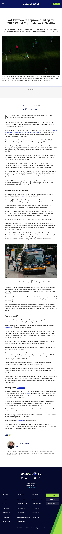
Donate (56, 4)
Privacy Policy (35, 517)
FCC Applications (36, 508)
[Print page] (31, 109)
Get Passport (20, 494)
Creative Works (21, 521)
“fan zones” (8, 328)
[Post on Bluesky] (26, 109)
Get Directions (31, 487)
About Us (5, 494)
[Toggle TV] (33, 10)
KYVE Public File (36, 503)
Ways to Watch (21, 499)
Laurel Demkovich (27, 105)
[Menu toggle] (3, 4)
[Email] (28, 109)
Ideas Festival (21, 508)
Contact (5, 499)
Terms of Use (35, 512)
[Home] (31, 473)
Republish (36, 109)
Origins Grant (20, 512)
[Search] (50, 4)
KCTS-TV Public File (37, 499)
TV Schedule (6, 517)
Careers (5, 503)
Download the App (22, 503)
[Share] (23, 109)
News (31, 14)
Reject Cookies (52, 503)
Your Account (6, 512)
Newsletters (52, 499)
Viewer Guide (6, 521)
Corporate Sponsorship (23, 517)
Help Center (6, 508)
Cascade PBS (24, 528)
